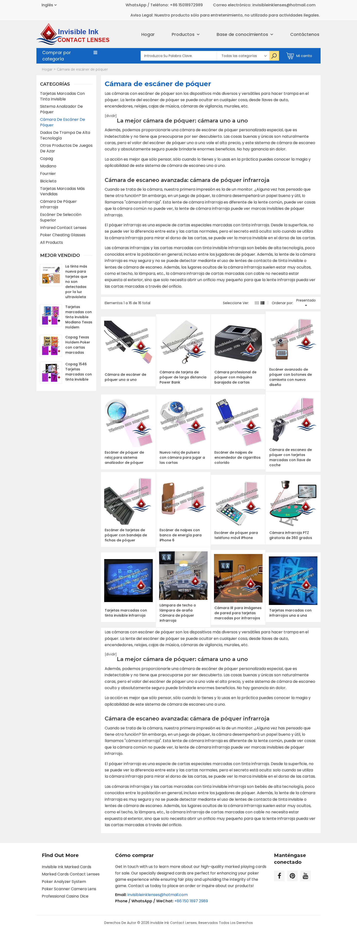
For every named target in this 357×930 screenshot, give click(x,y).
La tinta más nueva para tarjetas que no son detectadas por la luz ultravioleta (76, 281)
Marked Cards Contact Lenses (71, 874)
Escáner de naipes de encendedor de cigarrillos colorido (237, 457)
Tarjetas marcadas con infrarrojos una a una (290, 613)
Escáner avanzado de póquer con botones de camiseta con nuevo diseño (290, 377)
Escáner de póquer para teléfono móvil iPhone (236, 535)
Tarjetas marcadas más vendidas (62, 191)
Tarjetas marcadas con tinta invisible (62, 96)
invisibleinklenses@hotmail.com (158, 894)
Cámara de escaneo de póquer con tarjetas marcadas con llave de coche (290, 457)
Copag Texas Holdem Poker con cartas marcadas (77, 345)
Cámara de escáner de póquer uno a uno (125, 377)
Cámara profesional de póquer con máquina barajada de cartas (235, 377)
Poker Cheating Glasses (62, 235)
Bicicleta (48, 181)
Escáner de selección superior (60, 217)
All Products (51, 242)
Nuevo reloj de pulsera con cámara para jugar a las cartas (182, 457)
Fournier (48, 173)
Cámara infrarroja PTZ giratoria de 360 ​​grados (290, 535)
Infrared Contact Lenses (63, 227)
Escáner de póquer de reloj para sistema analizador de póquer (124, 457)
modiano (48, 166)
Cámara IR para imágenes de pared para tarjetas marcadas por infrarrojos (238, 612)
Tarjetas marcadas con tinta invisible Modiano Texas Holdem (78, 317)
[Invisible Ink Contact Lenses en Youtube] (305, 876)
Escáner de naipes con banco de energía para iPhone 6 (181, 535)
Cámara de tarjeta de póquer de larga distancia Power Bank (183, 377)
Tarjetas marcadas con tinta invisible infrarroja (126, 613)
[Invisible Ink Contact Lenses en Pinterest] (292, 876)
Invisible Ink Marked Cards (66, 867)
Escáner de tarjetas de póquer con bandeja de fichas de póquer (126, 535)
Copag (46, 158)
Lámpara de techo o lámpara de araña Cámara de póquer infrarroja (178, 613)
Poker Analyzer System (64, 881)
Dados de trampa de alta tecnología (65, 135)
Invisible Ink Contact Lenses (173, 922)
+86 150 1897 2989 (191, 901)
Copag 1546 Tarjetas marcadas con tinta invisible (78, 372)
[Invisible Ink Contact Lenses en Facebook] (279, 876)
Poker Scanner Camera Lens (69, 889)
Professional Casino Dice (65, 896)
